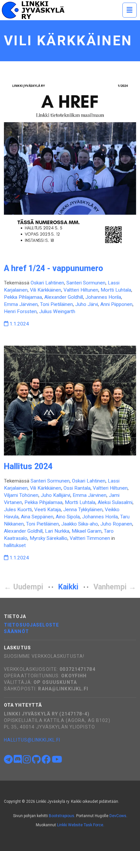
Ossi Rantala (77, 488)
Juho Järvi (86, 304)
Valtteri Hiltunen (80, 290)
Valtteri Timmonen (90, 538)
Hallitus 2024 (28, 466)
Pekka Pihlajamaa (23, 297)
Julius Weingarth (57, 311)
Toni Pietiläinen (56, 304)
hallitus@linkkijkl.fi (32, 740)
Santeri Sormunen (85, 283)
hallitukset (15, 545)
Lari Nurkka (57, 531)
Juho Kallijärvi (55, 495)
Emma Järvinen (21, 304)
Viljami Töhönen (21, 495)
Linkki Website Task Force (80, 825)
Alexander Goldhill (63, 297)
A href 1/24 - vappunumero (53, 268)
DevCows (117, 816)
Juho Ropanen (116, 524)
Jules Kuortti (18, 509)
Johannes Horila (103, 297)
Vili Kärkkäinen (45, 290)
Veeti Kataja (47, 509)
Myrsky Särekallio (48, 538)
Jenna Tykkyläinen (83, 509)
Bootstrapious (61, 816)
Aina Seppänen (37, 517)
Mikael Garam (87, 531)
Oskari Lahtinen (47, 283)
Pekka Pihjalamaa (43, 502)
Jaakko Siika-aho (79, 524)
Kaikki (68, 587)
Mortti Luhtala (116, 290)
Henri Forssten (20, 311)
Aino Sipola (68, 517)
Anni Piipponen (116, 304)
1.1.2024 (18, 324)
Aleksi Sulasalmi (115, 502)
